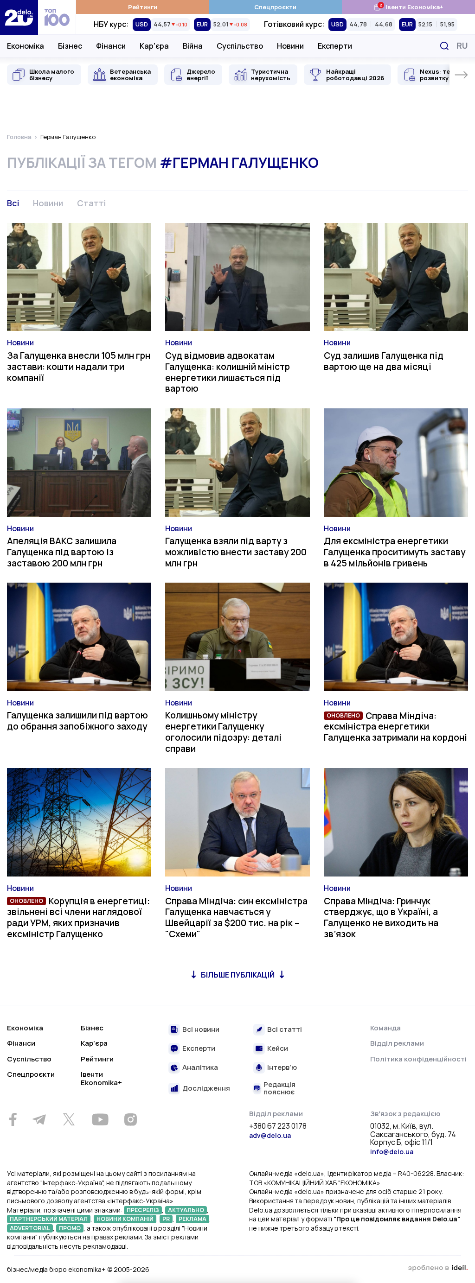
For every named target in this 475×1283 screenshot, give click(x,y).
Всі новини (200, 1030)
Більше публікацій (238, 975)
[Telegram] (39, 1119)
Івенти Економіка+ (408, 7)
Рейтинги (142, 7)
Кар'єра (154, 46)
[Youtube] (100, 1119)
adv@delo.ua (270, 1135)
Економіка (25, 46)
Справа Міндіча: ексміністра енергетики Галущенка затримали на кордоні (395, 727)
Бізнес (70, 46)
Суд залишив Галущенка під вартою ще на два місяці (383, 361)
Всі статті (284, 1030)
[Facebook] (12, 1119)
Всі (13, 203)
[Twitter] (68, 1119)
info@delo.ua (391, 1151)
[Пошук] (444, 45)
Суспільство (240, 46)
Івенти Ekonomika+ (101, 1078)
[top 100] (57, 17)
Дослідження (206, 1088)
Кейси (277, 1049)
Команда (385, 1028)
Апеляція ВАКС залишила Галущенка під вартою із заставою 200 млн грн (61, 552)
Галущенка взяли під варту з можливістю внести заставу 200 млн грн (236, 552)
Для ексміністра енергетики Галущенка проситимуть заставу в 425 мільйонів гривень (394, 552)
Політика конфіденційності (418, 1059)
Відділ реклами (397, 1043)
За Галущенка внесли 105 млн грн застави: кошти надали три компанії (78, 366)
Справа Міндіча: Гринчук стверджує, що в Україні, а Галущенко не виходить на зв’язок (381, 917)
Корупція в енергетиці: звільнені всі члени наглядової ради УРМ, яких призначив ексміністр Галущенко (78, 917)
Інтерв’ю (282, 1068)
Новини (290, 46)
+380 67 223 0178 (278, 1126)
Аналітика (200, 1068)
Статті (91, 203)
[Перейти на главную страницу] (19, 17)
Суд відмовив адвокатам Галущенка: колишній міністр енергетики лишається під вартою (227, 371)
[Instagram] (130, 1119)
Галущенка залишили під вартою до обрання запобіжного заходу (77, 720)
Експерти (335, 46)
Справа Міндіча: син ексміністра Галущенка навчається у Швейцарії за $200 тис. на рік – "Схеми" (236, 917)
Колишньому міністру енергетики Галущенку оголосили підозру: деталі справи (223, 731)
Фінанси (111, 46)
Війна (193, 46)
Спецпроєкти (275, 7)
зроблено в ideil (438, 1268)
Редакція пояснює (279, 1088)
